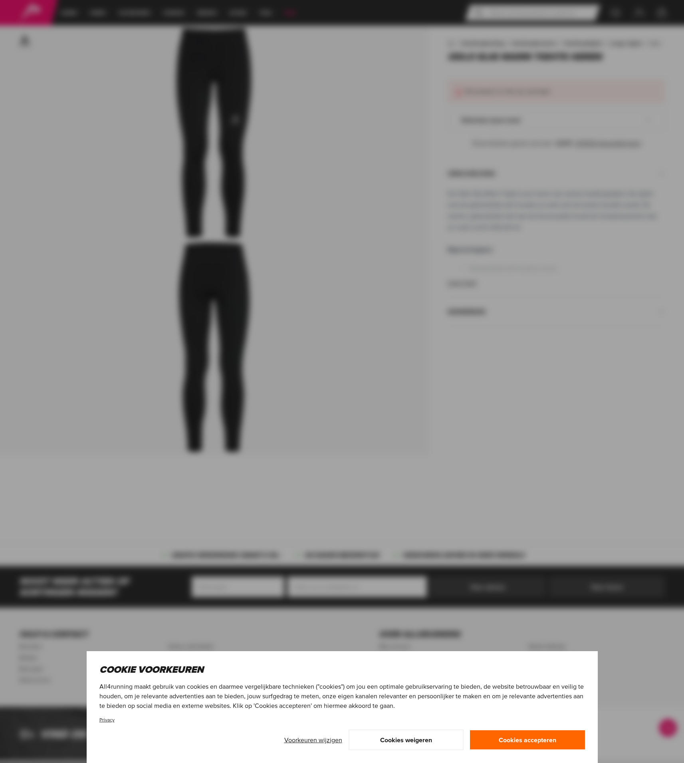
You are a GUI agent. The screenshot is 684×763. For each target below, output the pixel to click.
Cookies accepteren (527, 739)
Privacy (107, 719)
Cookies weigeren (406, 739)
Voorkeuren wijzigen (313, 739)
